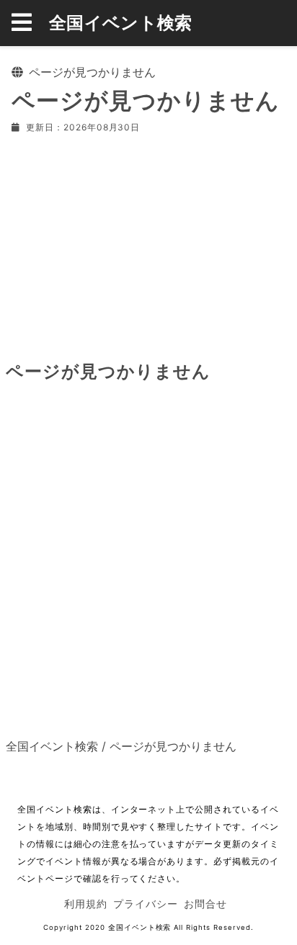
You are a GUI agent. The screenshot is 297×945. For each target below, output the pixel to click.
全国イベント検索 (120, 22)
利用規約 (85, 903)
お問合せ (205, 903)
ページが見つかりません (173, 746)
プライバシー (145, 903)
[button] (30, 23)
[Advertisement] (148, 244)
